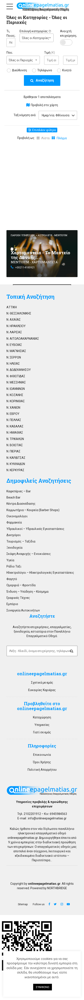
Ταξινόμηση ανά (25, 115)
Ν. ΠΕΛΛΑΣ (13, 420)
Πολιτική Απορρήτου (42, 769)
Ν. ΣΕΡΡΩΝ (13, 357)
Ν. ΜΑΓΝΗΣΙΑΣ (16, 351)
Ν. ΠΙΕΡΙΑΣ (13, 451)
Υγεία (10, 560)
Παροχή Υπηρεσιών (23, 235)
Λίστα (45, 138)
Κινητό (67, 70)
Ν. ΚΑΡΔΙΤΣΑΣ (15, 457)
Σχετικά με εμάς (42, 682)
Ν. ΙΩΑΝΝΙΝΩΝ (15, 388)
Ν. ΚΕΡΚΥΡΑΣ (15, 470)
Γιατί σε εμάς (42, 732)
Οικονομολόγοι (17, 516)
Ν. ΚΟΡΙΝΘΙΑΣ (15, 401)
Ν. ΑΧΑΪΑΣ (13, 319)
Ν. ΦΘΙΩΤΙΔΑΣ (15, 376)
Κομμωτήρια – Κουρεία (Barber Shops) (32, 510)
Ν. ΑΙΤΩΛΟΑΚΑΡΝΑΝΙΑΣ (22, 338)
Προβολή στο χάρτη (44, 105)
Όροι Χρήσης (42, 762)
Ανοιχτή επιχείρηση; (68, 33)
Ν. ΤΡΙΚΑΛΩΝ (15, 439)
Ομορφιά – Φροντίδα (21, 585)
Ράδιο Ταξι (13, 566)
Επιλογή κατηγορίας (34, 31)
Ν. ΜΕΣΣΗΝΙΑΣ (16, 382)
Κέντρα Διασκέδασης (21, 503)
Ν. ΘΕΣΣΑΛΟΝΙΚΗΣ (18, 313)
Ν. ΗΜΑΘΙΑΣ (14, 432)
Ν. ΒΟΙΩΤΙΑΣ (14, 445)
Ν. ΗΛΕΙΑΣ (13, 363)
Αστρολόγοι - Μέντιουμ (52, 235)
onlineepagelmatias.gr (23, 837)
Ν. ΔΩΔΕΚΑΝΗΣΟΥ (18, 369)
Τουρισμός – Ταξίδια (20, 541)
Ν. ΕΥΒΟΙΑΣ (14, 344)
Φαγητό (11, 579)
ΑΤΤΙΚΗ (11, 307)
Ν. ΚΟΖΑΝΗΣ (14, 395)
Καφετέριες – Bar (18, 491)
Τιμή (49, 52)
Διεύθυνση (19, 70)
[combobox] (37, 38)
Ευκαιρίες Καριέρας (42, 690)
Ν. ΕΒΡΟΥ (12, 413)
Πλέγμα (62, 138)
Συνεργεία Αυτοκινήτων (23, 610)
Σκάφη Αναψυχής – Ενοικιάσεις (28, 554)
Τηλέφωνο (44, 70)
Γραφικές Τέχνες (18, 597)
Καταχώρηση (42, 717)
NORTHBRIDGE (57, 888)
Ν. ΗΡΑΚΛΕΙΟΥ (16, 326)
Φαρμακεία (14, 522)
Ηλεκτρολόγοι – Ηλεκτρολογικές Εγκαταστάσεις (40, 572)
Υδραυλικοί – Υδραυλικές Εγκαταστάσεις (35, 529)
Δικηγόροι (13, 535)
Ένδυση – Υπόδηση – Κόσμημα (27, 591)
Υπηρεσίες (42, 725)
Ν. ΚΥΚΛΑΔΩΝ (15, 464)
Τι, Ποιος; (10, 33)
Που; (9, 52)
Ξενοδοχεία (14, 547)
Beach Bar (13, 497)
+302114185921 (25, 267)
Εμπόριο (12, 604)
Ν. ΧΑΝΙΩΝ (13, 407)
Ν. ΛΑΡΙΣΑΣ (14, 332)
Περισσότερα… (42, 860)
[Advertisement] (42, 184)
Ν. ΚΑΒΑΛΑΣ (14, 426)
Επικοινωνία (42, 754)
